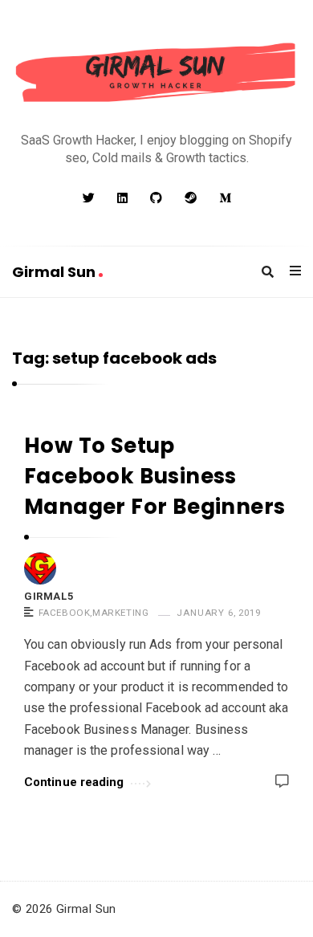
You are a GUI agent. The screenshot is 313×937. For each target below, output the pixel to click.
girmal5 (48, 596)
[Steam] (191, 198)
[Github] (156, 198)
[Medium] (225, 198)
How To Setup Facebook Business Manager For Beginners (154, 475)
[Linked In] (122, 198)
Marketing (120, 612)
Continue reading (74, 782)
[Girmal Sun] (156, 73)
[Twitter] (89, 198)
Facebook (65, 612)
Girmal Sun (55, 272)
